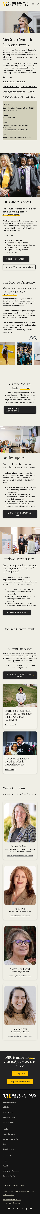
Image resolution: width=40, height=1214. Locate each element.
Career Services (11, 87)
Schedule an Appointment (12, 409)
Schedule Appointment (14, 81)
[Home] (15, 4)
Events (31, 92)
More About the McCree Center (18, 794)
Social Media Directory (11, 1203)
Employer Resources (16, 612)
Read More (9, 725)
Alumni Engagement (13, 97)
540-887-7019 (8, 1195)
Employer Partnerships (14, 92)
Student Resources (15, 258)
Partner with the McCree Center (19, 514)
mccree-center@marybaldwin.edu (17, 137)
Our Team (30, 97)
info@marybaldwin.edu (12, 1200)
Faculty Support (29, 87)
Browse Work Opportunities (19, 267)
